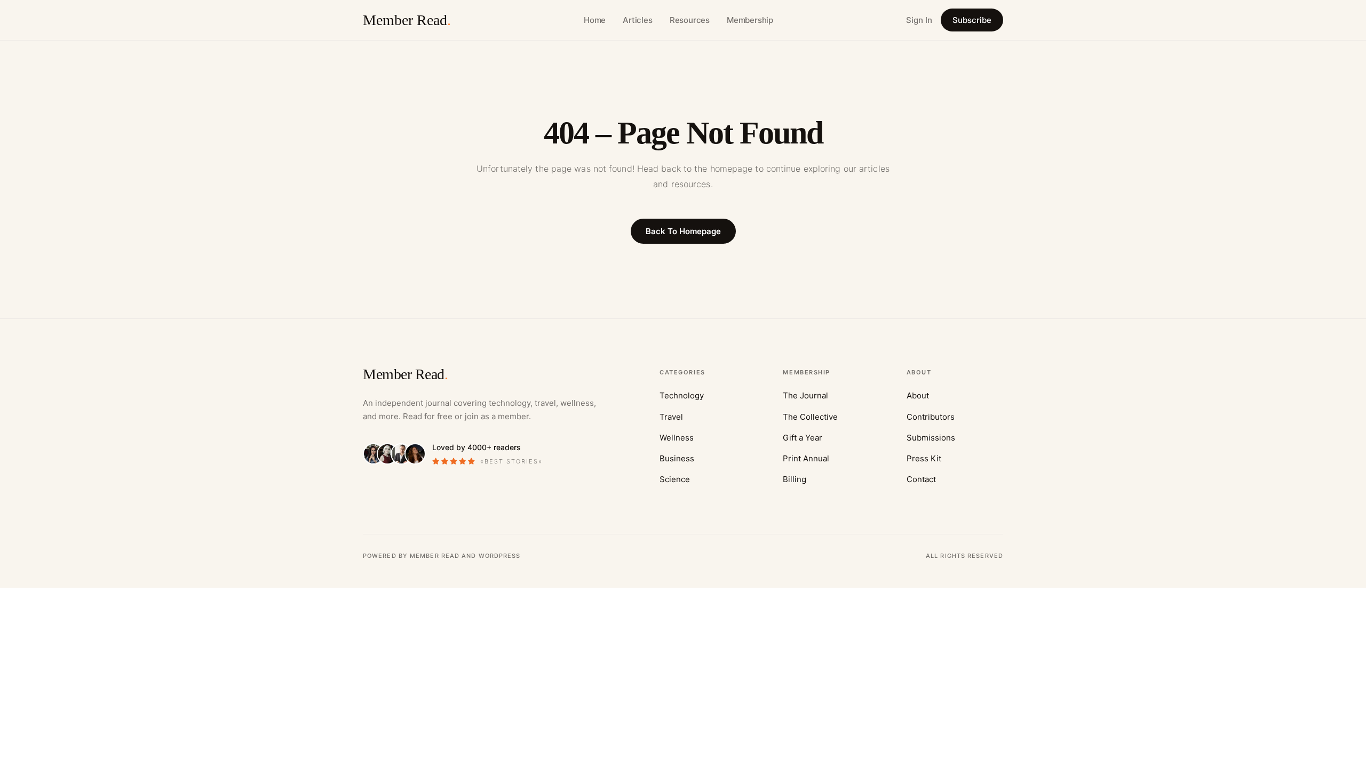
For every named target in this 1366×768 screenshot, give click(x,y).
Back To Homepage (683, 231)
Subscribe (971, 20)
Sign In (919, 20)
